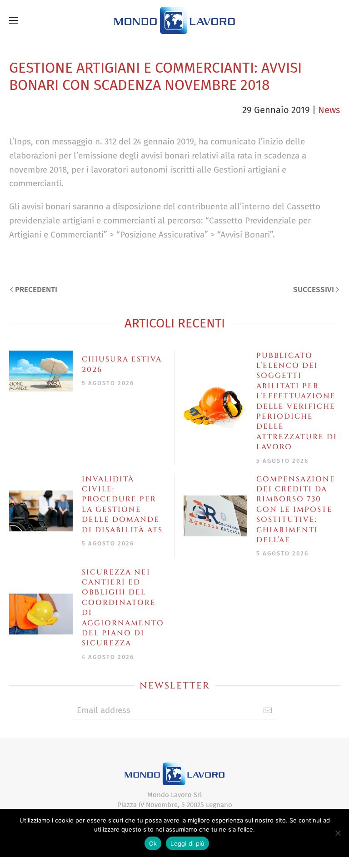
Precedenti (36, 289)
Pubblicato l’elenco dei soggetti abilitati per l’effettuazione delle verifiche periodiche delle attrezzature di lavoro (296, 401)
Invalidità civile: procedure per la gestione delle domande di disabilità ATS (122, 504)
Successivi (313, 289)
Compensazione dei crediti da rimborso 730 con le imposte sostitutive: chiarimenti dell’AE (295, 509)
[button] (13, 20)
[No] (337, 832)
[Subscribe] (268, 710)
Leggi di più (187, 843)
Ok (153, 843)
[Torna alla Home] (174, 20)
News (329, 109)
